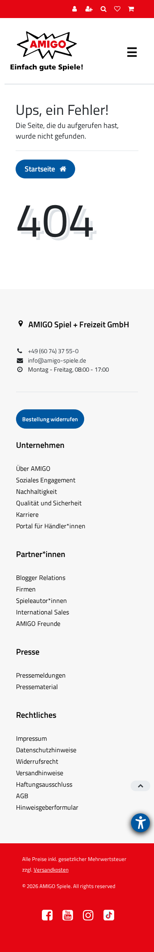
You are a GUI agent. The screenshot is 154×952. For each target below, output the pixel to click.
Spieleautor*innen (41, 600)
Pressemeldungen (41, 675)
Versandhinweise (39, 773)
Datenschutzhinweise (46, 750)
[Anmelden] (75, 9)
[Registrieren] (90, 9)
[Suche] (104, 9)
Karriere (27, 514)
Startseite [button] (41, 168)
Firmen (26, 589)
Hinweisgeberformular (47, 807)
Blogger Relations (40, 577)
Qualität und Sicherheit (49, 503)
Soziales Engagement (46, 480)
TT (109, 917)
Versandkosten (51, 869)
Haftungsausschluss (44, 784)
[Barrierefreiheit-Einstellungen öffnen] (140, 822)
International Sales (42, 612)
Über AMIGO (33, 468)
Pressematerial (37, 687)
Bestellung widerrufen (50, 419)
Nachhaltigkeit (36, 491)
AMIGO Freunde (38, 623)
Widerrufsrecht (37, 761)
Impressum (31, 738)
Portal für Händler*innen (50, 526)
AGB (22, 796)
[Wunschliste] (118, 9)
